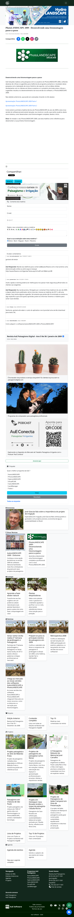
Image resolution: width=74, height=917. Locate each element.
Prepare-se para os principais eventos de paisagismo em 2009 (36, 639)
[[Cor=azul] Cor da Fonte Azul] (20, 229)
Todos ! (10, 489)
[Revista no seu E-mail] (69, 912)
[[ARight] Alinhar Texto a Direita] (11, 229)
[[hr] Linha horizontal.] (35, 229)
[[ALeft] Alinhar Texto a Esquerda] (7, 229)
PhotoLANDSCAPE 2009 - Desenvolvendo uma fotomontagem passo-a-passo (36, 547)
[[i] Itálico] (15, 229)
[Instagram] (59, 908)
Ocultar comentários (14, 254)
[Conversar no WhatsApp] (69, 905)
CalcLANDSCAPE (13, 484)
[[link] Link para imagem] (26, 229)
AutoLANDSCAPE (14, 474)
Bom (15, 241)
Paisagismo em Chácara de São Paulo (13, 801)
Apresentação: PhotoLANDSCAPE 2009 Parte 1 (21, 101)
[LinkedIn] (64, 905)
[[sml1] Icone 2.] (39, 229)
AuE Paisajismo (11, 897)
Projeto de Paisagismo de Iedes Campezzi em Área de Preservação (58, 801)
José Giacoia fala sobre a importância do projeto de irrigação (45, 512)
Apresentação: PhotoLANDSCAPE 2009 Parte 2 (21, 106)
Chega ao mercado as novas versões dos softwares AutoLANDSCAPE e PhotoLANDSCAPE (15, 683)
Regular (21, 241)
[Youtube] (55, 905)
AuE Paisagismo (11, 895)
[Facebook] (51, 905)
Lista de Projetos (14, 833)
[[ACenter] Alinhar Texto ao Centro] (9, 229)
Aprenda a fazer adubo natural (13, 594)
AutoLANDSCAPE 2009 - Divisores (14, 554)
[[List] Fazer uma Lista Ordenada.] (29, 229)
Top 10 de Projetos (36, 833)
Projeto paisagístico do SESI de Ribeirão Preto (15, 753)
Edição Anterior (13, 718)
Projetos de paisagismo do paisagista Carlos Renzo (36, 754)
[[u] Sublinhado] (17, 229)
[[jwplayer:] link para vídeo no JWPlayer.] (52, 229)
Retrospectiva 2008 (58, 636)
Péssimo (33, 241)
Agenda (32, 850)
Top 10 (53, 718)
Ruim (27, 241)
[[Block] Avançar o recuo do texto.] (31, 229)
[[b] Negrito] (13, 229)
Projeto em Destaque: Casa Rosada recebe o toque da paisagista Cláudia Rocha (37, 804)
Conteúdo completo (33, 719)
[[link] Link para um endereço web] (24, 229)
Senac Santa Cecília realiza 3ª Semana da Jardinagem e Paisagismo (15, 639)
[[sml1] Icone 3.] (41, 229)
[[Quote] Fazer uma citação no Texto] (27, 229)
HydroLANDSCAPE (14, 479)
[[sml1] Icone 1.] (37, 229)
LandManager (13, 486)
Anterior (9, 181)
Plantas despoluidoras (35, 594)
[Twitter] (60, 905)
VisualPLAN (12, 481)
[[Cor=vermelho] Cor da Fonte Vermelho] (22, 229)
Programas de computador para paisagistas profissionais (27, 416)
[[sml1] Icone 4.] (42, 229)
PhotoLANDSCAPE (14, 477)
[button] (5, 15)
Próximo (18, 181)
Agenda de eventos (15, 850)
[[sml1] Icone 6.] (46, 229)
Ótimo (10, 241)
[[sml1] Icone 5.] (44, 229)
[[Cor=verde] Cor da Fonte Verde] (18, 229)
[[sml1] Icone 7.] (48, 229)
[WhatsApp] (63, 908)
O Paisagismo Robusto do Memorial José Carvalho (56, 754)
